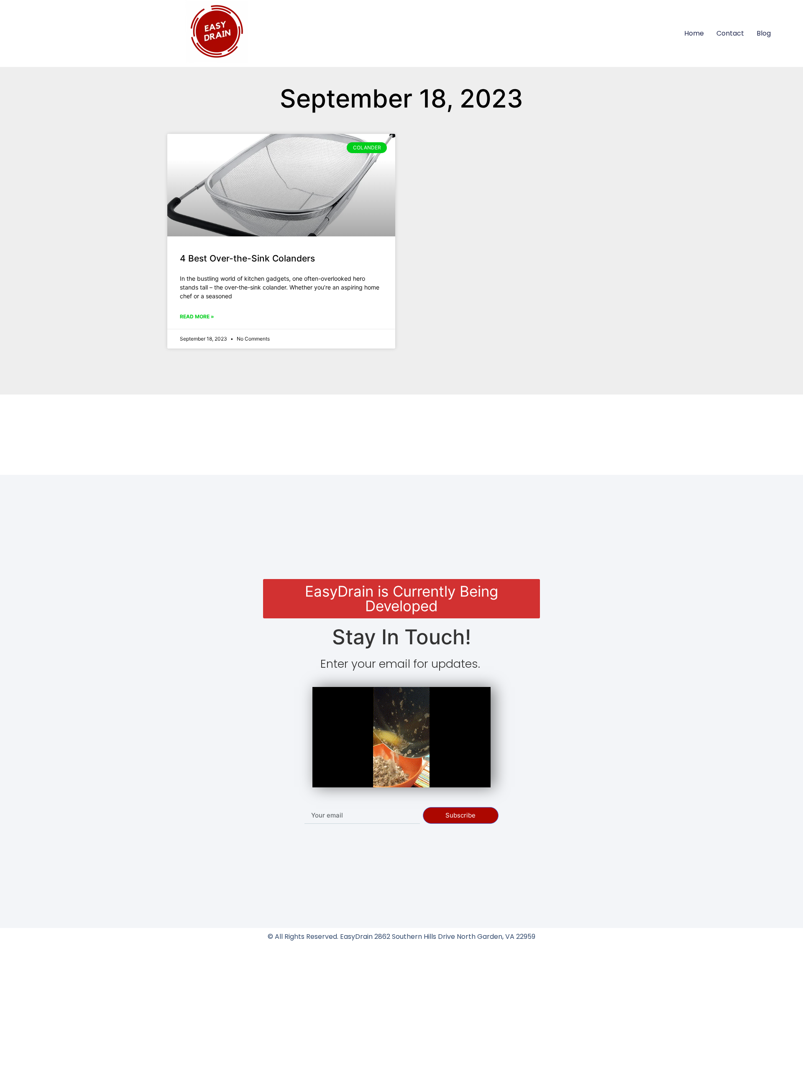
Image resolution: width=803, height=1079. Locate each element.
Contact (730, 33)
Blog (764, 33)
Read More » (197, 316)
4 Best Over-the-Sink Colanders (247, 258)
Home (694, 33)
